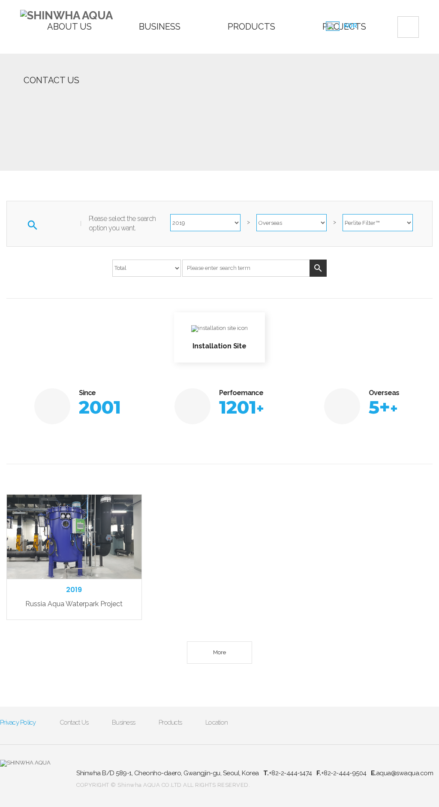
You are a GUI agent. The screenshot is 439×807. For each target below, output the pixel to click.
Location (216, 722)
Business (123, 722)
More (219, 652)
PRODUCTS (251, 26)
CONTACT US (51, 80)
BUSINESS (159, 26)
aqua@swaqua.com (402, 773)
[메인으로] (66, 15)
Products (170, 722)
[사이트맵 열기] (408, 27)
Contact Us (74, 722)
